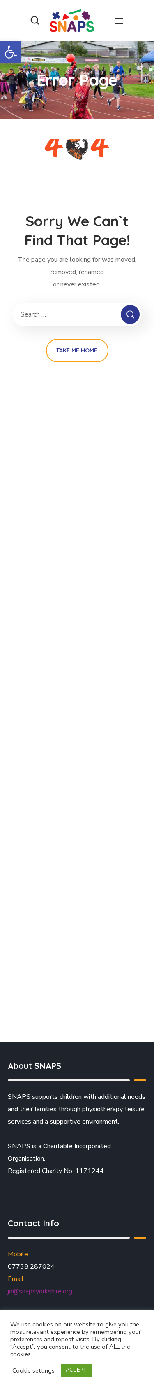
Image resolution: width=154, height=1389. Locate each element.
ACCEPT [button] (76, 1370)
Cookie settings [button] (33, 1370)
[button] (10, 52)
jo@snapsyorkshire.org (40, 1291)
